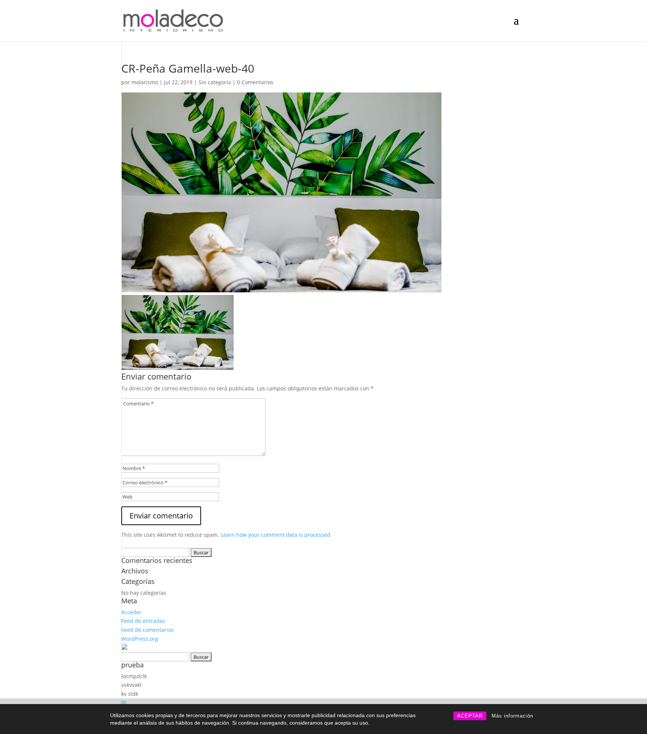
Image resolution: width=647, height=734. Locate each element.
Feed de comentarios (147, 629)
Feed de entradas (143, 620)
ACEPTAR (470, 716)
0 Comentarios (255, 82)
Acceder (131, 612)
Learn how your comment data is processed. (276, 534)
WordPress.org (139, 638)
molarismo (144, 82)
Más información (512, 716)
